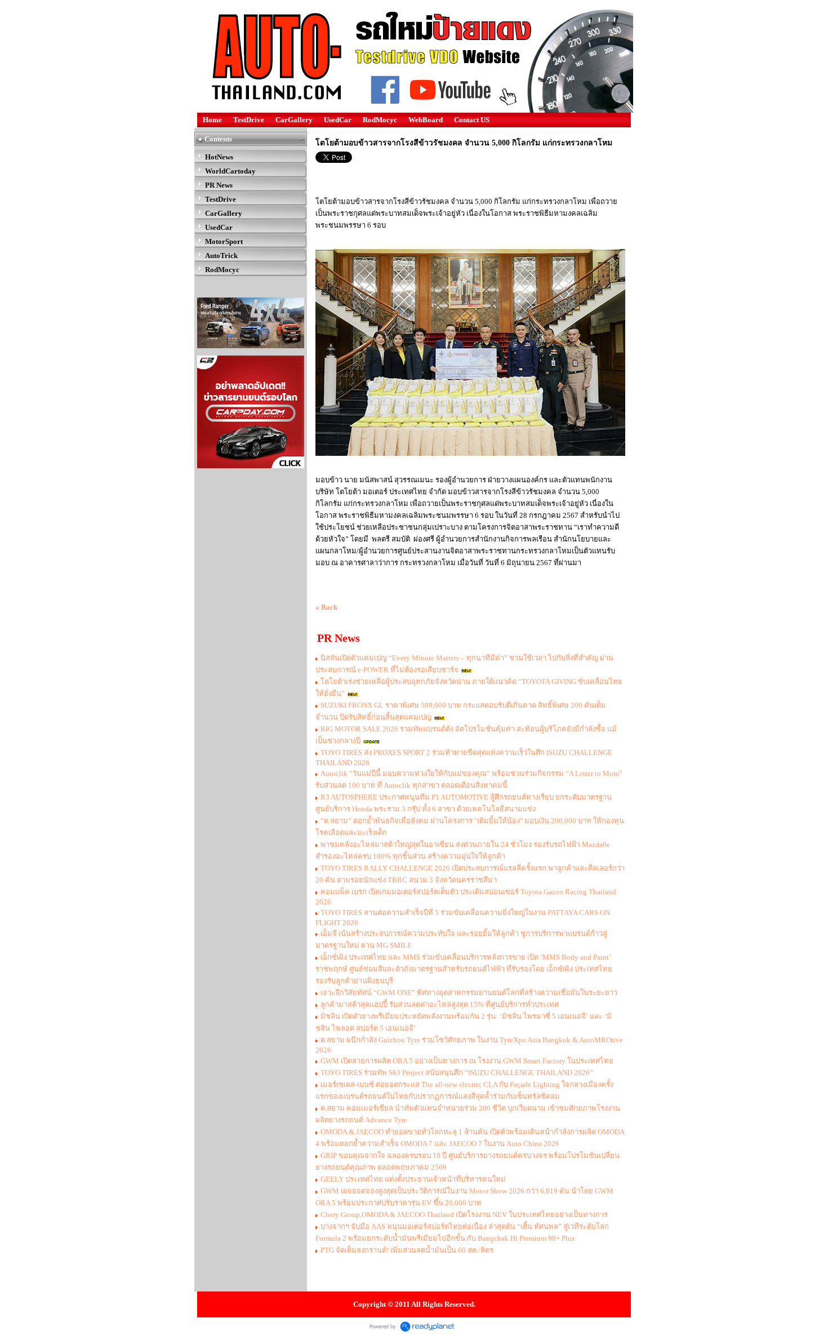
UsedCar (337, 120)
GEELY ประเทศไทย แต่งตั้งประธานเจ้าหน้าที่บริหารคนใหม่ (413, 1179)
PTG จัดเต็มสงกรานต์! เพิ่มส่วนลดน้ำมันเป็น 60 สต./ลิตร (406, 1250)
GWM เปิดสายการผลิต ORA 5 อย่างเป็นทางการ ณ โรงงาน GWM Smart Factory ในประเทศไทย (466, 1061)
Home (212, 120)
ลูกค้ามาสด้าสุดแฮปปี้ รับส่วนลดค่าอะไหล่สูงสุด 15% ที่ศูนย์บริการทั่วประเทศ (439, 1004)
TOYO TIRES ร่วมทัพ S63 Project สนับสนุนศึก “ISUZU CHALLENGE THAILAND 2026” (456, 1072)
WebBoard (425, 120)
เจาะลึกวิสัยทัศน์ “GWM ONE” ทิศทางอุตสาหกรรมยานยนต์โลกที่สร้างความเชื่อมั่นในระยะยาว (468, 992)
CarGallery (294, 120)
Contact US (471, 120)
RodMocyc (380, 120)
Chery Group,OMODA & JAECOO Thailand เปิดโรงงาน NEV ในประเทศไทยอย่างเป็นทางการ (464, 1214)
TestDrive (248, 120)
